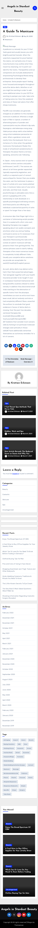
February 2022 (8, 613)
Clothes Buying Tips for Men (13, 559)
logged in (15, 474)
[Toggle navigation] (2, 8)
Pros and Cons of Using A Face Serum (16, 564)
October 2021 (7, 628)
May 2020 (6, 695)
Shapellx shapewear (10, 781)
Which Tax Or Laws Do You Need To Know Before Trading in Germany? (18, 872)
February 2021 (7, 649)
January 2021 (7, 654)
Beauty (5, 489)
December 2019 (8, 721)
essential (26, 752)
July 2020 (6, 685)
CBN (19, 744)
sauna (30, 777)
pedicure (24, 773)
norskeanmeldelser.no (11, 773)
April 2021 (6, 638)
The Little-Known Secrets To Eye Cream (17, 583)
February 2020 (8, 710)
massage (16, 769)
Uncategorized (8, 510)
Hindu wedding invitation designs (14, 765)
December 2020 (8, 659)
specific (6, 790)
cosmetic (20, 748)
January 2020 (7, 715)
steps (14, 790)
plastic (13, 777)
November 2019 (8, 726)
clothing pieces (9, 748)
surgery (22, 790)
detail (18, 752)
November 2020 (8, 664)
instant (30, 765)
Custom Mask (8, 752)
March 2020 (6, 705)
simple (23, 786)
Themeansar (18, 925)
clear (25, 744)
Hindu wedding (8, 761)
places (6, 777)
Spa (5, 27)
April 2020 (6, 700)
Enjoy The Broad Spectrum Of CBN (15, 539)
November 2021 (8, 623)
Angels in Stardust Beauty (19, 909)
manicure (7, 769)
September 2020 (8, 674)
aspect (15, 740)
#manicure (8, 40)
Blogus (29, 922)
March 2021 (6, 643)
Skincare (5, 500)
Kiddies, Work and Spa (14, 431)
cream (29, 748)
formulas (20, 756)
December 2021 (8, 618)
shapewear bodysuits (11, 786)
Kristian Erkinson (15, 36)
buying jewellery (9, 744)
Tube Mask (7, 794)
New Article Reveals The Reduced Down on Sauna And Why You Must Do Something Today (19, 454)
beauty (31, 740)
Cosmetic (6, 494)
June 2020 (6, 690)
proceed (22, 777)
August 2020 (7, 679)
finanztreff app (9, 756)
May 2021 (6, 633)
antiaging (7, 740)
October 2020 (7, 669)
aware (23, 740)
